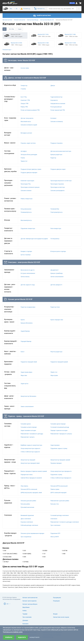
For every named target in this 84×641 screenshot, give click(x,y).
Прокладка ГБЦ (26, 184)
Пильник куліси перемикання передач (32, 533)
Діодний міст (55, 270)
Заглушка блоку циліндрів (29, 154)
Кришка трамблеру (57, 273)
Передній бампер (26, 341)
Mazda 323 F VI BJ (43, 34)
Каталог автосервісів (29, 601)
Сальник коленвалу (57, 121)
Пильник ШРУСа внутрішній (59, 486)
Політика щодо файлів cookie (13, 632)
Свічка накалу (25, 276)
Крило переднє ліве (57, 319)
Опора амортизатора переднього (61, 471)
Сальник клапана (26, 190)
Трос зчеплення (55, 525)
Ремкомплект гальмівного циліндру (32, 433)
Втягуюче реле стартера (58, 251)
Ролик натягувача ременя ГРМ (30, 110)
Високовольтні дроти (27, 270)
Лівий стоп (54, 372)
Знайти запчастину (44, 15)
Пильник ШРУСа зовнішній (29, 489)
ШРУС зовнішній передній (58, 492)
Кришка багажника (26, 323)
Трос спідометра (26, 536)
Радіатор (53, 158)
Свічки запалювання (57, 276)
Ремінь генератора (26, 198)
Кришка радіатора (56, 154)
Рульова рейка (25, 504)
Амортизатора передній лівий (30, 463)
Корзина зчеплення (27, 522)
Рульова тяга (55, 504)
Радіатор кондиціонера (28, 307)
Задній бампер (25, 331)
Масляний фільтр (26, 220)
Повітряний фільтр (56, 212)
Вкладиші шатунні (26, 133)
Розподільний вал (56, 107)
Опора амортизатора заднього (30, 448)
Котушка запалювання (28, 273)
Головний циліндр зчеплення (60, 515)
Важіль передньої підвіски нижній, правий (34, 471)
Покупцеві (56, 601)
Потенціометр (55, 238)
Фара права (54, 375)
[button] (72, 3)
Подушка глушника (56, 143)
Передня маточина (26, 474)
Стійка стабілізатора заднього (30, 451)
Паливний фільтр (26, 212)
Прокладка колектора (58, 187)
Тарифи (25, 614)
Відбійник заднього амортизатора (31, 445)
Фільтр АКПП (55, 536)
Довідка (25, 620)
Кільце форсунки (26, 209)
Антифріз (24, 151)
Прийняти (8, 637)
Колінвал (53, 118)
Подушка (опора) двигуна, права (31, 169)
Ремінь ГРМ (24, 107)
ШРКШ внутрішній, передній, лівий (31, 492)
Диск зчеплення (26, 518)
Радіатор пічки (55, 307)
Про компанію (27, 617)
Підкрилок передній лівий (29, 362)
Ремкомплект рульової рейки (60, 500)
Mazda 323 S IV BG (16, 43)
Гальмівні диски (26, 424)
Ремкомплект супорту (27, 437)
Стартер (23, 89)
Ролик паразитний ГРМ (58, 110)
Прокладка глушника (57, 184)
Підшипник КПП (55, 533)
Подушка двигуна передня (29, 172)
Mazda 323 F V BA (70, 34)
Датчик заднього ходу (28, 284)
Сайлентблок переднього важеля (31, 478)
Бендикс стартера (26, 251)
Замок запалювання (27, 406)
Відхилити (22, 637)
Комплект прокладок (27, 180)
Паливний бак (55, 209)
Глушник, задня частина (28, 143)
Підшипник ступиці (56, 474)
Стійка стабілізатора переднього (61, 478)
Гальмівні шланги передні (29, 427)
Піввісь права (55, 489)
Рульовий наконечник (27, 507)
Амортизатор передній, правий (60, 460)
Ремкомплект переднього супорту (61, 433)
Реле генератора (56, 228)
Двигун (53, 85)
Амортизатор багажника (28, 396)
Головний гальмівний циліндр (60, 427)
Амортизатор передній (28, 460)
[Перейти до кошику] (80, 3)
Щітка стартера (26, 254)
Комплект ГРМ (25, 100)
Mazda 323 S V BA (43, 43)
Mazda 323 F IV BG (70, 43)
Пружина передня (56, 463)
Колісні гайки (25, 68)
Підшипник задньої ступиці (59, 448)
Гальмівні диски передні (58, 424)
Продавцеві (57, 597)
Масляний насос (26, 121)
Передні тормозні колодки (59, 430)
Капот (22, 351)
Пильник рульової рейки (28, 500)
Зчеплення (54, 518)
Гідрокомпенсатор (56, 97)
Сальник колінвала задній (29, 125)
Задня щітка (24, 383)
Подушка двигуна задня (58, 169)
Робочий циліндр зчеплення (29, 525)
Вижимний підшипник (27, 515)
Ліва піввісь (24, 486)
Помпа (23, 158)
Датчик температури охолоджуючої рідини (34, 238)
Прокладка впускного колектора (61, 180)
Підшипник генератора (28, 228)
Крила (23, 319)
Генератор (24, 85)
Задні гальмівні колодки (28, 430)
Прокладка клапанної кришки (30, 187)
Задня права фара (26, 372)
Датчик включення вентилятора (61, 151)
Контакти (25, 623)
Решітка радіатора (56, 351)
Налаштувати (34, 637)
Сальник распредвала (57, 190)
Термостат (24, 161)
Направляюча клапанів (58, 103)
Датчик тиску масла (27, 118)
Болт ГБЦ (24, 97)
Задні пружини (55, 445)
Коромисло (54, 100)
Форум (55, 614)
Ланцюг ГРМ (24, 103)
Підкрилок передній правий (59, 362)
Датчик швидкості (56, 284)
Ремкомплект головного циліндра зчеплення (65, 522)
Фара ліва (24, 375)
